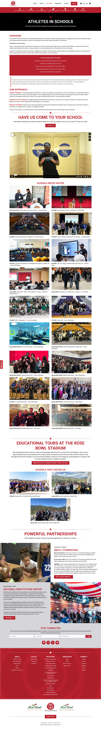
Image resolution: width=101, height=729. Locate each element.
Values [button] (41, 3)
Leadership (33, 661)
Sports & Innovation (50, 683)
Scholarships (51, 670)
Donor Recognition (17, 661)
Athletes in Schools (50, 661)
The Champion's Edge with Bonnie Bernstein (50, 673)
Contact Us (50, 125)
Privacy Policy (44, 722)
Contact (66, 3)
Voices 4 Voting (50, 675)
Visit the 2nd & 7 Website (63, 576)
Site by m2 (57, 722)
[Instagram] (83, 3)
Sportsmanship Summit (50, 668)
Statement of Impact (16, 670)
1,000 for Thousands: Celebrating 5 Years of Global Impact (50, 681)
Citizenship (33, 663)
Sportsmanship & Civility (50, 665)
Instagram (83, 665)
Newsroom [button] (58, 3)
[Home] (13, 3)
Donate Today (50, 716)
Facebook (84, 663)
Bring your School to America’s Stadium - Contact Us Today (50, 462)
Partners (17, 668)
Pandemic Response (50, 692)
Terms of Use (50, 722)
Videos (67, 661)
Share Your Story (67, 663)
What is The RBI (17, 659)
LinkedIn (84, 670)
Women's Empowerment (50, 659)
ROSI (50, 685)
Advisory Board (17, 663)
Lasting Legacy (50, 677)
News (67, 659)
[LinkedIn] (90, 3)
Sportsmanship (33, 659)
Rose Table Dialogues (51, 663)
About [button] (35, 3)
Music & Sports (50, 690)
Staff (17, 665)
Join (88, 636)
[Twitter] (87, 3)
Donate (74, 3)
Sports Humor (67, 665)
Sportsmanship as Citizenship (50, 694)
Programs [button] (49, 3)
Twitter (83, 668)
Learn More (8, 617)
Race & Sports (50, 688)
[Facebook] (80, 3)
